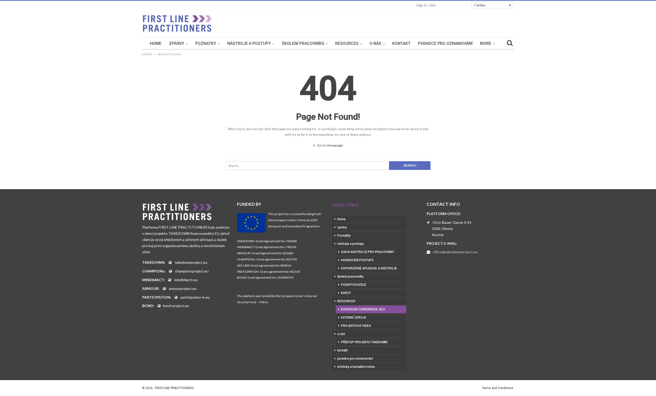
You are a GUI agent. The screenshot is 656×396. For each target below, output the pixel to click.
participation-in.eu (195, 297)
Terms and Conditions (497, 388)
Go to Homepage (329, 145)
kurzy (346, 293)
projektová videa (356, 326)
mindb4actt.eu (186, 280)
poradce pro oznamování (445, 43)
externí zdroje (353, 317)
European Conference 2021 (363, 309)
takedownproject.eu (191, 262)
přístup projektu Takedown (364, 342)
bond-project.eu (176, 305)
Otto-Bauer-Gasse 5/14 (452, 222)
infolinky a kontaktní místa (356, 367)
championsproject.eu (192, 271)
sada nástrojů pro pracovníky (367, 252)
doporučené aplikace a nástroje (369, 268)
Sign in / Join (426, 5)
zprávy (176, 43)
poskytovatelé (353, 285)
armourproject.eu (183, 288)
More (485, 43)
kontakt (401, 43)
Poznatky (205, 43)
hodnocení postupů (357, 260)
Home (155, 43)
